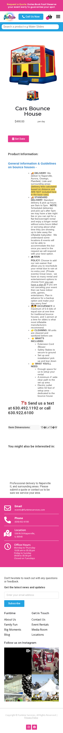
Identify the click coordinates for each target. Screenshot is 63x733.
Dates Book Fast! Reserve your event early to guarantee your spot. (32, 6)
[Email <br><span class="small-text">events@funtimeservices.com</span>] (7, 508)
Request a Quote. (17, 4)
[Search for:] (30, 26)
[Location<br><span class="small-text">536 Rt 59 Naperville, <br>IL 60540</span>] (7, 533)
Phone (22, 519)
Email (30, 507)
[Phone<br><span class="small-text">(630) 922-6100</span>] (7, 520)
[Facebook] (34, 727)
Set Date (19, 138)
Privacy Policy (31, 717)
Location (25, 533)
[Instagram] (28, 727)
